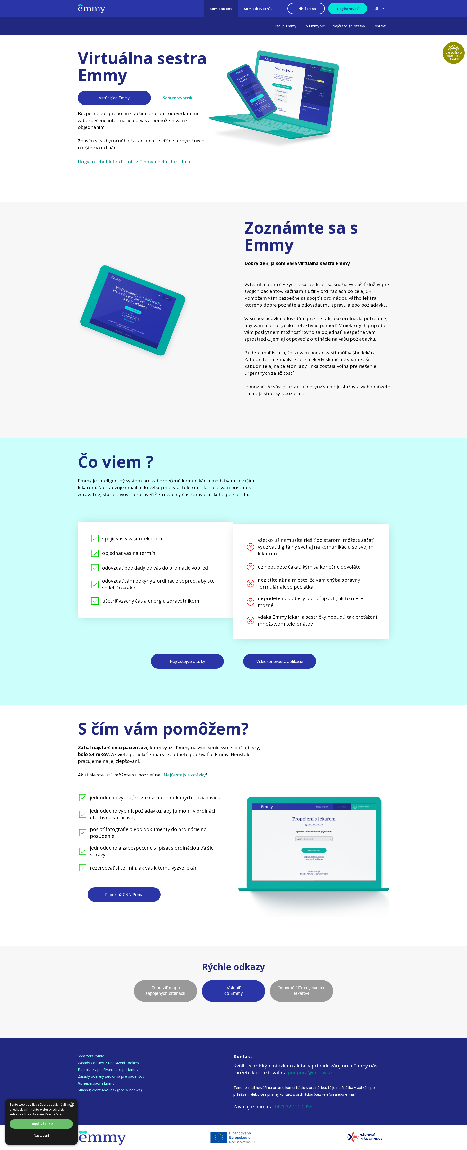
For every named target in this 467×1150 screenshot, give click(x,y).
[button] (379, 8)
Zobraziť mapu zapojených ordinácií (165, 990)
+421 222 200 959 (293, 1106)
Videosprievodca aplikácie (279, 661)
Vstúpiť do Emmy (114, 98)
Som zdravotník (177, 98)
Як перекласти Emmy (96, 1083)
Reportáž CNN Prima (124, 894)
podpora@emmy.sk (310, 1072)
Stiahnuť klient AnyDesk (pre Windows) (110, 1089)
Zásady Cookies (91, 1062)
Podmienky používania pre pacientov (108, 1069)
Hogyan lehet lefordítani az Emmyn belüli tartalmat (135, 162)
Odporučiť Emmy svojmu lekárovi (302, 990)
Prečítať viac (54, 1114)
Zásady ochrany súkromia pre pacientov (111, 1076)
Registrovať (347, 8)
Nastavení (41, 1135)
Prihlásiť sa (306, 8)
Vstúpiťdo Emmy (233, 990)
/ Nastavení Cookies (122, 1062)
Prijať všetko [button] (41, 1124)
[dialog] (41, 1122)
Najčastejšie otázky (187, 661)
